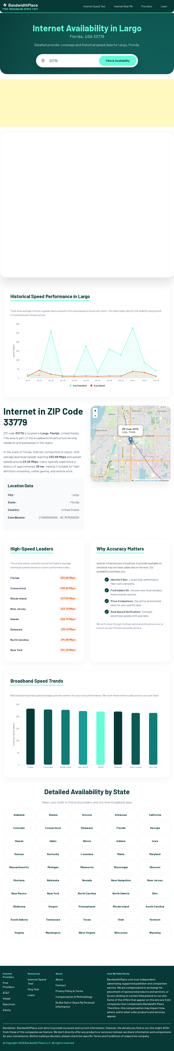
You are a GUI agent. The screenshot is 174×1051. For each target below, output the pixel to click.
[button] (130, 440)
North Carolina (87, 893)
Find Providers (8, 984)
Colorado (19, 827)
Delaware (87, 827)
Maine (121, 854)
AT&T (6, 992)
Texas (87, 919)
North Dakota (120, 893)
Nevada (87, 880)
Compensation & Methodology (74, 996)
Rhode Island (121, 906)
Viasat (7, 998)
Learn (164, 6)
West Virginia (87, 932)
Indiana (120, 841)
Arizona (87, 814)
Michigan (53, 867)
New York (53, 893)
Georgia (155, 827)
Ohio (155, 893)
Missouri (155, 867)
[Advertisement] (87, 103)
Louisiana (87, 854)
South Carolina (155, 906)
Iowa (155, 841)
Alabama (19, 814)
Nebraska (53, 880)
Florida (121, 827)
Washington (53, 932)
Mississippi (121, 867)
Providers (146, 6)
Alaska (53, 814)
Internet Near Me (123, 6)
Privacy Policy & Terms (69, 990)
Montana (19, 880)
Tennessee (53, 919)
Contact (61, 985)
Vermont (155, 919)
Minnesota (87, 867)
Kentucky (53, 854)
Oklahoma (19, 906)
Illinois (87, 841)
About (59, 979)
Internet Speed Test (94, 6)
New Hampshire (121, 880)
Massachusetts (19, 867)
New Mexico (19, 893)
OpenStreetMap (151, 480)
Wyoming (155, 932)
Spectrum (9, 1004)
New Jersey (155, 880)
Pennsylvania (87, 906)
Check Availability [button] (118, 60)
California (155, 814)
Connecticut (53, 827)
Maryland (154, 854)
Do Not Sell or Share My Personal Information (75, 1004)
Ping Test (33, 989)
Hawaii (19, 841)
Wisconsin (120, 932)
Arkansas (121, 814)
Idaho (53, 841)
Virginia (19, 932)
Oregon (53, 906)
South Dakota (19, 919)
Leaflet (137, 480)
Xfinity (7, 1010)
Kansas (19, 854)
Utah (121, 919)
